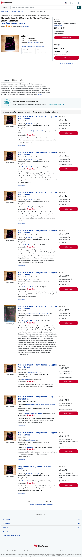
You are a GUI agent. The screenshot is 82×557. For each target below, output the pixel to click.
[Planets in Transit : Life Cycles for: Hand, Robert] (10, 372)
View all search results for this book (41, 504)
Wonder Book (26, 207)
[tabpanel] (26, 89)
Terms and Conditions (68, 550)
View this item (58, 25)
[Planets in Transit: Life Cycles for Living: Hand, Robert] (10, 124)
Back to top (41, 514)
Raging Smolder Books (30, 321)
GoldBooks (26, 379)
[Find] (79, 7)
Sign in (73, 3)
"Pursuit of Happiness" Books (32, 413)
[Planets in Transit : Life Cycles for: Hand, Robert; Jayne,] (10, 160)
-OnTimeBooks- (27, 245)
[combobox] (43, 7)
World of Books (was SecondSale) (33, 131)
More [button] (40, 94)
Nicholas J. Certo (28, 287)
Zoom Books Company (29, 167)
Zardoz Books (27, 481)
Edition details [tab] (17, 80)
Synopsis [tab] (5, 80)
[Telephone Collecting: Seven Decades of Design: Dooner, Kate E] (10, 474)
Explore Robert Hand (54, 104)
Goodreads (25, 26)
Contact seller (21, 145)
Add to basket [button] (66, 37)
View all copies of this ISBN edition (33, 46)
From (27, 51)
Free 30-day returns (66, 63)
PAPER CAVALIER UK (28, 447)
